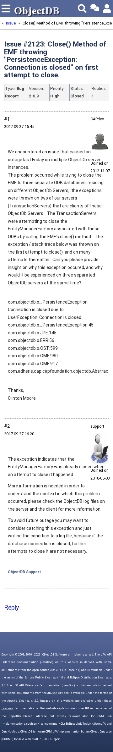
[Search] (82, 8)
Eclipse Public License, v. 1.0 (43, 677)
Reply (11, 607)
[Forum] (94, 8)
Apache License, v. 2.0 (22, 700)
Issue (11, 23)
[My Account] (107, 8)
